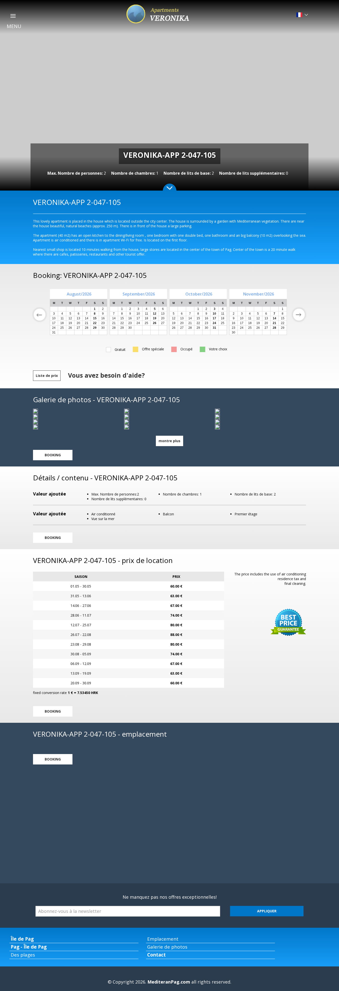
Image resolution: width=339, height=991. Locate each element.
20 (163, 318)
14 (114, 318)
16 (130, 318)
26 (70, 328)
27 (78, 328)
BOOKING (53, 455)
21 (114, 323)
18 (146, 318)
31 (54, 332)
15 (122, 318)
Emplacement (162, 939)
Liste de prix (47, 375)
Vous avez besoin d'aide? (106, 375)
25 (146, 323)
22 (122, 323)
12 (173, 318)
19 (173, 323)
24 (138, 323)
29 (122, 328)
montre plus (169, 440)
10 (138, 313)
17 (138, 318)
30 (103, 328)
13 (163, 313)
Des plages (23, 955)
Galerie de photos (167, 947)
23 (130, 323)
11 (146, 313)
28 (86, 328)
